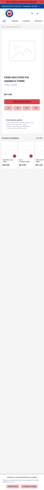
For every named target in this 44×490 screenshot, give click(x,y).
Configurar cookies (29, 486)
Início (3, 27)
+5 (17, 108)
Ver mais (39, 138)
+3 (8, 108)
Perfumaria (39, 21)
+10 (26, 108)
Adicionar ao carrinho (22, 102)
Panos (8, 27)
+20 (35, 108)
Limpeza (26, 21)
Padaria (15, 21)
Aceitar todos (13, 486)
